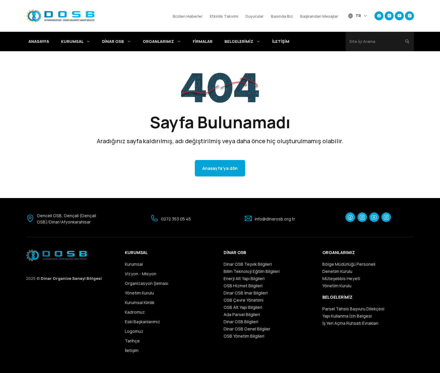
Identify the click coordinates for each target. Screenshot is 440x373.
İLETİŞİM (280, 41)
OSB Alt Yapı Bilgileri (243, 307)
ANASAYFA (38, 41)
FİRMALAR (203, 41)
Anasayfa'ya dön (220, 168)
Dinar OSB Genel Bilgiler (247, 329)
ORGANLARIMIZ (159, 41)
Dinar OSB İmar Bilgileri (246, 293)
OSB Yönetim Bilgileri (244, 336)
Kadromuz (135, 312)
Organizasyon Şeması (146, 283)
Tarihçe (132, 341)
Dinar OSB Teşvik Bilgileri (248, 264)
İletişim (132, 350)
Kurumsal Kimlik (139, 302)
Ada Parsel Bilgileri (242, 314)
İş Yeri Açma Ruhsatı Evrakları (350, 323)
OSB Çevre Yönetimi (243, 300)
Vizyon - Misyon (140, 274)
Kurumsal (134, 264)
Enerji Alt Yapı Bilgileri (244, 278)
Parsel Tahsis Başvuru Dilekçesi (353, 309)
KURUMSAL (72, 41)
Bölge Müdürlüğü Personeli (348, 264)
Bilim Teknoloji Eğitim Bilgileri (252, 271)
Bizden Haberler (188, 16)
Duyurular (254, 16)
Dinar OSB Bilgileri (241, 321)
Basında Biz (282, 16)
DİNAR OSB (113, 41)
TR (358, 15)
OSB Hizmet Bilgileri (243, 286)
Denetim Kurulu (337, 271)
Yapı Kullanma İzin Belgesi (347, 316)
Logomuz (134, 331)
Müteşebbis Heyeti (341, 278)
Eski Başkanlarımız (142, 321)
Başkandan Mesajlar (319, 16)
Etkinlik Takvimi (224, 16)
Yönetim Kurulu (139, 293)
